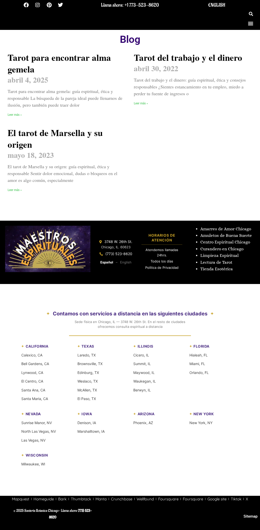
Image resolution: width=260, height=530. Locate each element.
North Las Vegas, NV (38, 431)
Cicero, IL (141, 355)
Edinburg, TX (88, 372)
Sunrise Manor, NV (36, 423)
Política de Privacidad (161, 268)
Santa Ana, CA (33, 390)
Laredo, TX (86, 355)
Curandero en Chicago (221, 249)
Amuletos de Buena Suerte (226, 235)
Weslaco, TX (87, 381)
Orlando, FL (199, 372)
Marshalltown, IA (91, 431)
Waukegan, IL (144, 381)
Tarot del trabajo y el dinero (188, 57)
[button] (251, 14)
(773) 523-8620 (118, 254)
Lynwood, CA (32, 372)
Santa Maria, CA (34, 398)
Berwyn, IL (142, 390)
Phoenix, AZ (143, 423)
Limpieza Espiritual (219, 255)
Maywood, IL (144, 372)
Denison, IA (86, 423)
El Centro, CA (32, 381)
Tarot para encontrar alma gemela (59, 63)
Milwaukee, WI (33, 464)
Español (106, 262)
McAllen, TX (87, 390)
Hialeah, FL (198, 355)
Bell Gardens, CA (35, 364)
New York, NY (201, 423)
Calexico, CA (31, 355)
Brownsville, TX (90, 364)
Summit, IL (142, 364)
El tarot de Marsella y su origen (55, 138)
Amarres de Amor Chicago (225, 228)
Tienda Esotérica (217, 269)
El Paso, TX (86, 398)
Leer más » (15, 115)
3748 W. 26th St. (118, 241)
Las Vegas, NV (33, 440)
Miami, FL (197, 364)
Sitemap (250, 516)
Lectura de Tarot (216, 262)
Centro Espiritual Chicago (225, 242)
